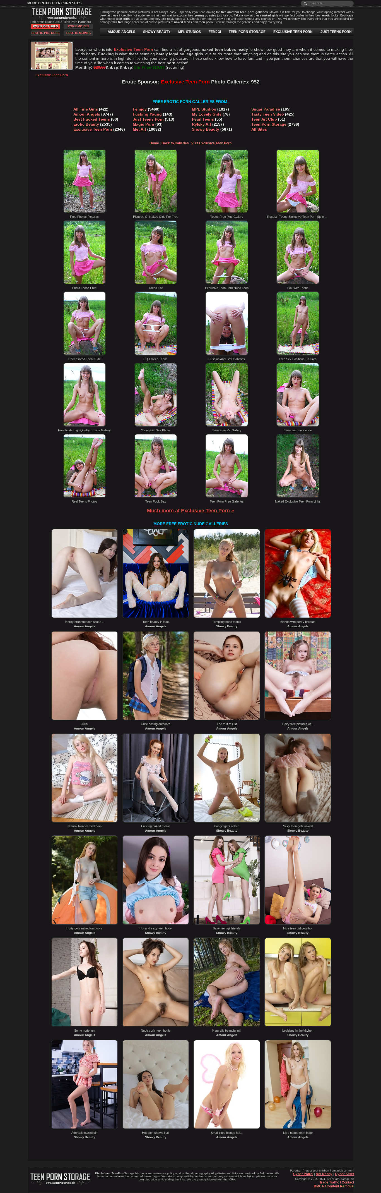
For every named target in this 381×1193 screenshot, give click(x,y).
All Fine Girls (85, 109)
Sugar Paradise (265, 109)
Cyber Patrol (303, 1174)
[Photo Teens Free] (84, 283)
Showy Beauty (205, 129)
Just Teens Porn (148, 119)
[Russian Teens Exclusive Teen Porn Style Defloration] (297, 212)
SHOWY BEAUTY (156, 32)
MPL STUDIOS (189, 32)
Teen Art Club (264, 119)
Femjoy (140, 109)
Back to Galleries (175, 143)
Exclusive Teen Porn (92, 129)
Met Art (139, 129)
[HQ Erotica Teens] (155, 354)
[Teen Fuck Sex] (155, 497)
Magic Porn (143, 124)
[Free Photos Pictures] (84, 212)
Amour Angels (86, 114)
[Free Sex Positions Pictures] (297, 354)
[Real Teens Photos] (84, 497)
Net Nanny (324, 1174)
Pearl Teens (203, 119)
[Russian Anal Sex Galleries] (226, 354)
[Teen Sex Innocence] (297, 425)
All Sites (259, 129)
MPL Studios (204, 109)
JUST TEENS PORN (336, 32)
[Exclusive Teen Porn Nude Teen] (226, 283)
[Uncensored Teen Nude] (84, 354)
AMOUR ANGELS (121, 32)
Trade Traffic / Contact (336, 1182)
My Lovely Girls (206, 114)
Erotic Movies (78, 33)
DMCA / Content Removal (334, 1186)
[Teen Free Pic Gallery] (226, 425)
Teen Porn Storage (268, 124)
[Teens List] (155, 283)
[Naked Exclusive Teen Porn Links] (297, 497)
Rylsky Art (201, 124)
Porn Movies (78, 26)
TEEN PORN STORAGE (247, 32)
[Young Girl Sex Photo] (155, 425)
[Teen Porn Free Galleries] (226, 497)
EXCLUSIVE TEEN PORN (293, 32)
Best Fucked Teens (91, 119)
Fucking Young (147, 114)
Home (154, 143)
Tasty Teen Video (267, 114)
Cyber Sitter (344, 1174)
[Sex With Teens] (297, 283)
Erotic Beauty (86, 124)
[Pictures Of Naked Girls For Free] (155, 212)
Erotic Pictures (45, 33)
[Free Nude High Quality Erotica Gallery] (84, 425)
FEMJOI (215, 32)
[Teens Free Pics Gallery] (226, 212)
